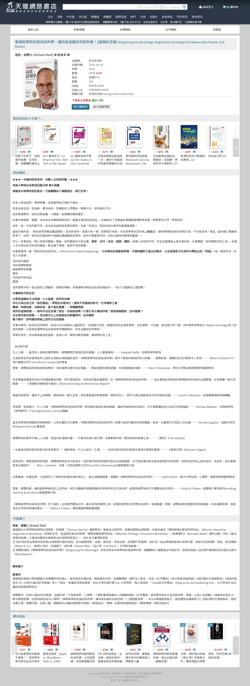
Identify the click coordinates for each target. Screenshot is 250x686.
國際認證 (120, 17)
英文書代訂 (176, 22)
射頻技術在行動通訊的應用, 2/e (193, 158)
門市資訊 (182, 17)
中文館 (70, 17)
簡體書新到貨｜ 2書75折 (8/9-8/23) (122, 22)
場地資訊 (197, 17)
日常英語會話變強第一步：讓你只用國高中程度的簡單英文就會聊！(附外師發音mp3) (110, 163)
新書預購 (79, 29)
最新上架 (33, 29)
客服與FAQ (118, 673)
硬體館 (107, 17)
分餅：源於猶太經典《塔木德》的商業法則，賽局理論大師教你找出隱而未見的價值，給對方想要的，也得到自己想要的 (193, 663)
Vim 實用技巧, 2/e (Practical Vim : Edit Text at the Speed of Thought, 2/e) (55, 161)
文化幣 (164, 22)
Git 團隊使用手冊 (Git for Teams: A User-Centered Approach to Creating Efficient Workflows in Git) (81, 165)
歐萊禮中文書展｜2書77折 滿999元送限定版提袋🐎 (73, 22)
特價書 (217, 29)
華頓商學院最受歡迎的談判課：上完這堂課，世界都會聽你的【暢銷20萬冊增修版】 (82, 661)
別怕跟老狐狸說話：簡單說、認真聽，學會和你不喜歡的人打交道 (165, 161)
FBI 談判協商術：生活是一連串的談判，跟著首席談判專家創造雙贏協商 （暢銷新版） (110, 661)
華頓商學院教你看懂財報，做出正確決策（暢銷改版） (165, 657)
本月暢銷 (170, 29)
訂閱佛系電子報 (193, 22)
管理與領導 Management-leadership (111, 94)
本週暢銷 (125, 29)
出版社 (153, 17)
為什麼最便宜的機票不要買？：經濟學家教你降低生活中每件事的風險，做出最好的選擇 (27, 661)
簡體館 (95, 17)
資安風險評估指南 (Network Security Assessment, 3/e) (137, 160)
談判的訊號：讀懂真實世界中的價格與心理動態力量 (138, 657)
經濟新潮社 (95, 61)
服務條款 (158, 673)
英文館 (83, 17)
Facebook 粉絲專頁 (98, 673)
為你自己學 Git (217, 156)
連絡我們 (131, 673)
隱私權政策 (144, 673)
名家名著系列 (150, 22)
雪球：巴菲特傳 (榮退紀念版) (220, 655)
